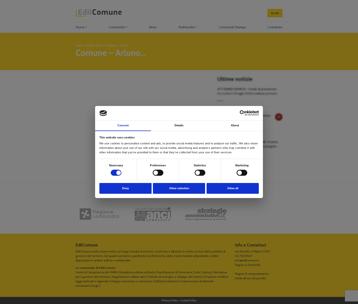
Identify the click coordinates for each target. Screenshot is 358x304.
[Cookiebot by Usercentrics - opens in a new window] (242, 113)
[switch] (158, 173)
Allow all (232, 188)
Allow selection (179, 188)
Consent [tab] (123, 125)
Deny (125, 188)
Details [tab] (179, 125)
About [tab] (235, 125)
